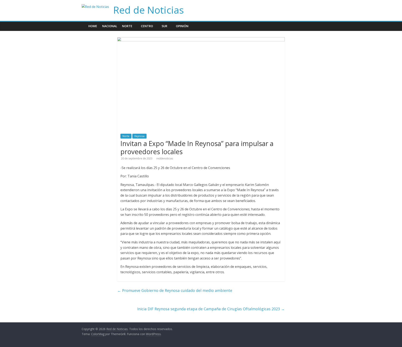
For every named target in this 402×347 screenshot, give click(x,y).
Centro (147, 26)
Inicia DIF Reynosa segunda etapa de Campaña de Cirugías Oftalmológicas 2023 (211, 308)
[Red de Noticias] (84, 23)
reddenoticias (164, 158)
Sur (164, 26)
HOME (92, 26)
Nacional (109, 26)
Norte (127, 26)
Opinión (182, 26)
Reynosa (139, 136)
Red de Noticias (148, 9)
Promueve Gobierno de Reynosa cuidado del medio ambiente (174, 290)
